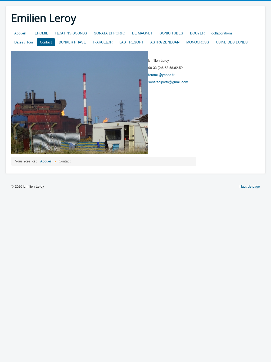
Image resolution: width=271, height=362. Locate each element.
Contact (46, 42)
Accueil (20, 33)
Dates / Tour (23, 42)
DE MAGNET (142, 33)
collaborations (222, 33)
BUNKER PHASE (72, 42)
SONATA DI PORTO (109, 33)
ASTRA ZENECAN (164, 42)
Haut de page (250, 186)
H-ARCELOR (102, 42)
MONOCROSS (197, 42)
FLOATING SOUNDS (71, 33)
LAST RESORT (131, 42)
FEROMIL (40, 33)
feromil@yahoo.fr (161, 74)
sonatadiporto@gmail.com (168, 81)
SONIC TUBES (171, 33)
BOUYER (197, 33)
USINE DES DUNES (232, 42)
